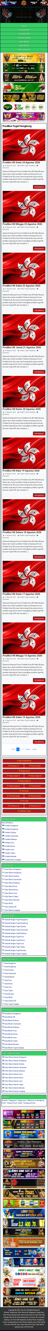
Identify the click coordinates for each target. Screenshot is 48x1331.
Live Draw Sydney (24, 38)
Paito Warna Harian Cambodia (15, 1067)
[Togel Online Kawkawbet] (24, 1144)
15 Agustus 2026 (10, 659)
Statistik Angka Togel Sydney (15, 926)
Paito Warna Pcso (10, 886)
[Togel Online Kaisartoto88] (24, 1203)
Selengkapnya (39, 187)
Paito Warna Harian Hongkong (15, 1061)
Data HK (31, 1315)
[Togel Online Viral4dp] (24, 117)
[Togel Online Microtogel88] (24, 1115)
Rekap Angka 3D (35, 776)
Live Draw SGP (24, 34)
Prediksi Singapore (11, 826)
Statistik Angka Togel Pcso (14, 937)
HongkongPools (13, 1322)
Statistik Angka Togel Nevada (15, 950)
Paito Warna (24, 42)
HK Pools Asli (28, 1327)
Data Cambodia (10, 973)
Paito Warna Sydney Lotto (27, 1322)
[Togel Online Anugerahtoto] (24, 1253)
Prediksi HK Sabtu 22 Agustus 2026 (21, 285)
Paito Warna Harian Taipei (13, 1084)
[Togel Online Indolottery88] (24, 1262)
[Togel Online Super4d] (24, 78)
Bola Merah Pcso (10, 1031)
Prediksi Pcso (9, 843)
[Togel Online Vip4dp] (24, 1233)
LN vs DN (25, 801)
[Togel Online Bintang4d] (24, 1174)
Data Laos (8, 987)
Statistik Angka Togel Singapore (16, 920)
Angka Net (13, 1312)
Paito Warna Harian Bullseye (14, 1071)
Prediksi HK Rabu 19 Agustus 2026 (21, 470)
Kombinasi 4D (14, 806)
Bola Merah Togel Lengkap (14, 1048)
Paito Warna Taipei (11, 896)
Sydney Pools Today (14, 1103)
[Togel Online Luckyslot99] (24, 1223)
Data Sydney (9, 970)
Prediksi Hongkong (11, 829)
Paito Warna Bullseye (12, 883)
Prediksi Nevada (10, 856)
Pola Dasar (25, 791)
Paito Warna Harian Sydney (14, 1064)
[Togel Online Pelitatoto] (24, 107)
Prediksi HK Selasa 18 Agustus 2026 (22, 532)
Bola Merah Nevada (11, 1044)
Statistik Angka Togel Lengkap (15, 954)
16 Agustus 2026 (10, 597)
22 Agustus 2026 (10, 227)
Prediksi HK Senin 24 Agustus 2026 (21, 162)
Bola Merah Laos (10, 1037)
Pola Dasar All (35, 786)
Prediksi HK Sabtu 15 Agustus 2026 (21, 717)
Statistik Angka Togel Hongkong (16, 923)
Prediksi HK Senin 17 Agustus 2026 (21, 594)
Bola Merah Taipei (11, 1041)
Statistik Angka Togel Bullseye (15, 933)
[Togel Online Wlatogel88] (24, 1184)
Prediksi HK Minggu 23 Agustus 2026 (22, 224)
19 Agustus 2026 (10, 412)
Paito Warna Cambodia (12, 879)
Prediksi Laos (9, 849)
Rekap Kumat (25, 771)
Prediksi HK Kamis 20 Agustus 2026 (22, 409)
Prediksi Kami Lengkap (12, 860)
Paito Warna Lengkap (12, 910)
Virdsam (5, 1100)
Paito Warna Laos (10, 893)
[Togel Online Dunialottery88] (24, 1243)
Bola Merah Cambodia (12, 1024)
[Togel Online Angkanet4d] (24, 1272)
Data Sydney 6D (10, 1001)
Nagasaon (13, 1100)
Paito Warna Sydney (11, 876)
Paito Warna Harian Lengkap (14, 1091)
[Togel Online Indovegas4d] (24, 1302)
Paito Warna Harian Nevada (14, 1088)
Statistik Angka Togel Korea (14, 940)
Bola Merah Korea (10, 1034)
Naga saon (22, 1100)
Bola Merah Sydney (11, 1020)
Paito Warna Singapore (12, 869)
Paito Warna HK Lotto (28, 1324)
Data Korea (8, 984)
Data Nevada (9, 994)
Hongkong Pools (29, 1103)
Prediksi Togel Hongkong (17, 126)
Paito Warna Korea (11, 890)
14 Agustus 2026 (10, 720)
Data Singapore (10, 963)
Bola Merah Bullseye (11, 1027)
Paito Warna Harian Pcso (13, 1074)
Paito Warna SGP (22, 1315)
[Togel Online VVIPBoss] (24, 58)
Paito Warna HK (23, 1312)
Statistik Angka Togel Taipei (14, 947)
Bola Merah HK (9, 1017)
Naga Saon (40, 1312)
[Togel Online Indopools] (24, 1282)
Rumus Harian (36, 766)
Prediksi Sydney (10, 832)
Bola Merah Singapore (12, 1014)
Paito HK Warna (7, 823)
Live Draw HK (24, 30)
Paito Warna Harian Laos (13, 1081)
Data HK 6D (8, 997)
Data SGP (38, 1315)
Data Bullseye (9, 977)
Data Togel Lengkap (11, 1004)
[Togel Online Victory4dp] (24, 1134)
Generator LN (14, 766)
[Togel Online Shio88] (24, 1292)
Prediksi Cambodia (11, 836)
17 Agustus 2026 (10, 535)
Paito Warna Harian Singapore (15, 1057)
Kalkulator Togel (25, 811)
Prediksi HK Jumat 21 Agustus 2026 (22, 347)
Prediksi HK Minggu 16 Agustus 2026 (22, 655)
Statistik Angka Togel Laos (14, 943)
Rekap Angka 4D (14, 786)
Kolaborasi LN (36, 806)
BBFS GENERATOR (25, 761)
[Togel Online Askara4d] (24, 1164)
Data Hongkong (10, 967)
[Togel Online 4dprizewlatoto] (24, 1193)
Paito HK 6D (24, 46)
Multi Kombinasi (35, 796)
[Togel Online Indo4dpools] (24, 1213)
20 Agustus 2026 (10, 350)
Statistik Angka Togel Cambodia (16, 930)
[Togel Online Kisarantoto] (24, 97)
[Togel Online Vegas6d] (24, 1154)
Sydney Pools (31, 1320)
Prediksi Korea (9, 846)
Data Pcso (8, 980)
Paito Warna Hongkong (12, 873)
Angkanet (23, 1320)
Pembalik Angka (14, 796)
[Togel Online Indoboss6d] (24, 1124)
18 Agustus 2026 (10, 474)
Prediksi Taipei (9, 853)
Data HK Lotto (15, 1324)
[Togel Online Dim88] (24, 68)
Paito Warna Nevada (11, 900)
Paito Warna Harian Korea (13, 1078)
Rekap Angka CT (14, 776)
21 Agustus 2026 (10, 289)
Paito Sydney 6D (24, 50)
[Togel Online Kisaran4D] (24, 88)
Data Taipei (8, 990)
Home (24, 26)
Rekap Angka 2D (25, 781)
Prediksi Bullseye (10, 839)
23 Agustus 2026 (10, 165)
